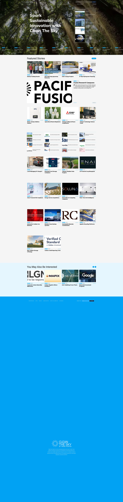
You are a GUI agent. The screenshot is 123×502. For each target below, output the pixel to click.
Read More (94, 102)
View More (93, 58)
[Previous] (93, 267)
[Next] (95, 267)
